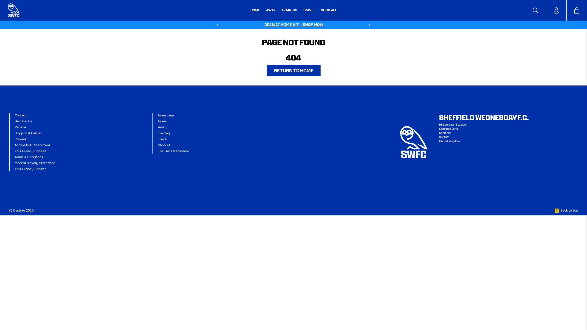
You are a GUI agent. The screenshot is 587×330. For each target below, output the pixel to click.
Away (162, 127)
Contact (21, 115)
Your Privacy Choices (30, 151)
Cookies (20, 139)
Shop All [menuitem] (329, 10)
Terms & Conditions (29, 157)
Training (164, 133)
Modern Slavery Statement (35, 163)
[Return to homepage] (60, 10)
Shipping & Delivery (29, 133)
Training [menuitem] (289, 10)
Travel (162, 139)
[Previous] (218, 24)
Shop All (164, 145)
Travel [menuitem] (309, 10)
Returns (20, 127)
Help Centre (23, 121)
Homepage (166, 115)
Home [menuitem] (255, 10)
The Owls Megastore (173, 151)
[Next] (369, 24)
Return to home (293, 71)
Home (162, 121)
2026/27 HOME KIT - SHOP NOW (293, 24)
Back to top (569, 210)
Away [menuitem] (271, 10)
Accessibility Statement (32, 145)
